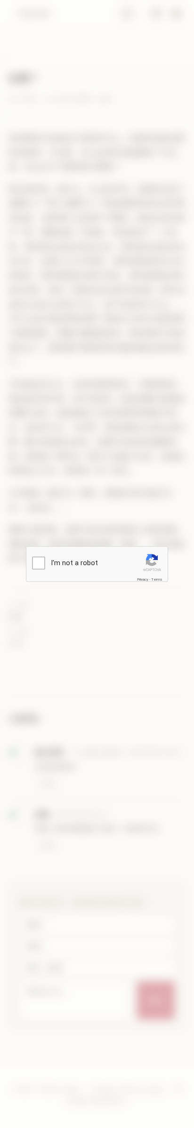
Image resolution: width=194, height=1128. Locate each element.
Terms (156, 579)
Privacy (142, 579)
